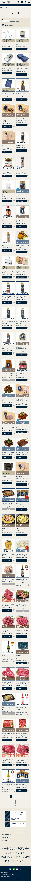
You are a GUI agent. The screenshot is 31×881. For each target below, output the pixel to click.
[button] (20, 796)
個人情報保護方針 (6, 876)
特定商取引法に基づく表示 (8, 874)
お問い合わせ (5, 872)
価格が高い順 (12, 21)
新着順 (17, 21)
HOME (1, 7)
